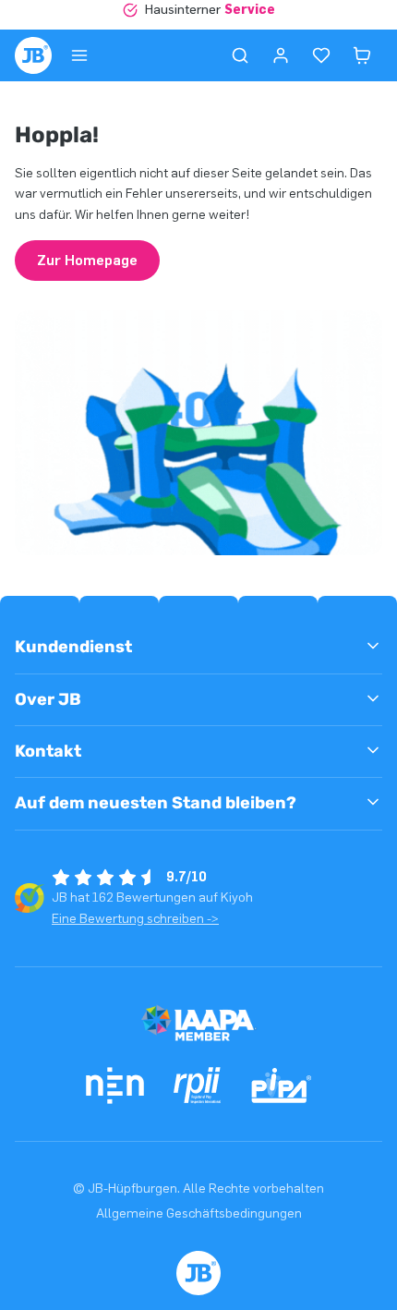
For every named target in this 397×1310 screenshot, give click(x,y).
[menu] (79, 55)
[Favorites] (321, 55)
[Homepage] (33, 55)
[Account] (280, 55)
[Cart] (362, 55)
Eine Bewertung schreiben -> (135, 919)
